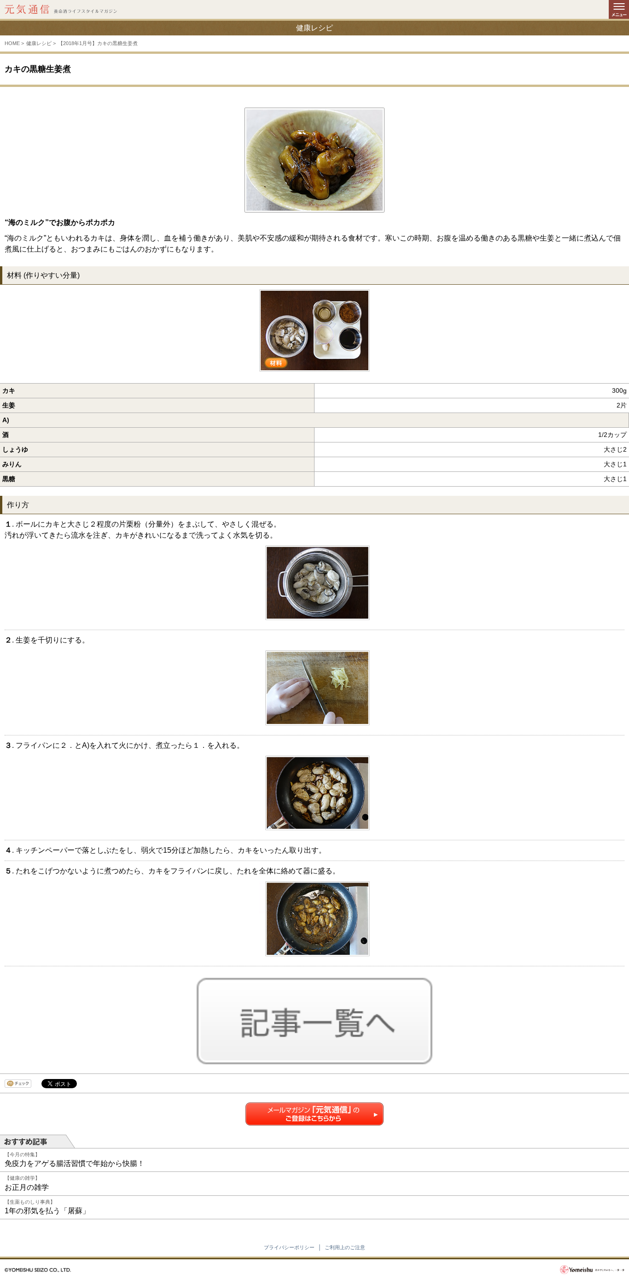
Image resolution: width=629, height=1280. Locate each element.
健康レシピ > (41, 43)
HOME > (14, 43)
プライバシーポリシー (289, 1247)
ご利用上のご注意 (345, 1247)
